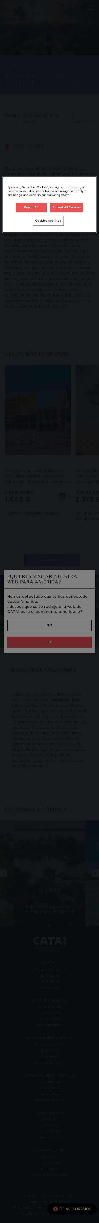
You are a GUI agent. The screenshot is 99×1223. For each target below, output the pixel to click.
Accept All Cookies (67, 207)
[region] (50, 204)
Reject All (31, 207)
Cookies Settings (48, 221)
